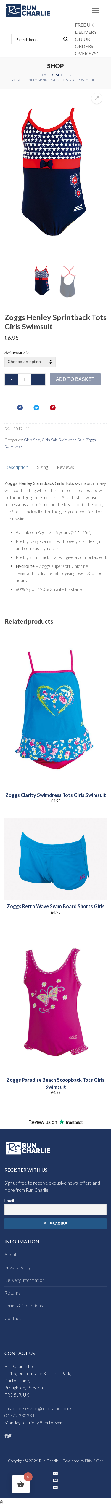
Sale (81, 439)
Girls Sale (32, 439)
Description (16, 467)
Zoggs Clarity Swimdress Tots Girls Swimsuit (55, 795)
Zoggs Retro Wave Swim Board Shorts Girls (55, 906)
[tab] (16, 467)
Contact (12, 1318)
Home (43, 75)
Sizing (42, 467)
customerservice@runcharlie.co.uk (38, 1408)
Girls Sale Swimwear (59, 439)
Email (9, 1200)
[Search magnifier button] (65, 39)
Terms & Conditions (23, 1305)
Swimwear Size (17, 352)
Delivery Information (24, 1280)
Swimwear (13, 447)
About (10, 1254)
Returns (12, 1292)
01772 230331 (19, 1415)
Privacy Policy (17, 1267)
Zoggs (91, 439)
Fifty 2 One (94, 1460)
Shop (61, 75)
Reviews (65, 467)
